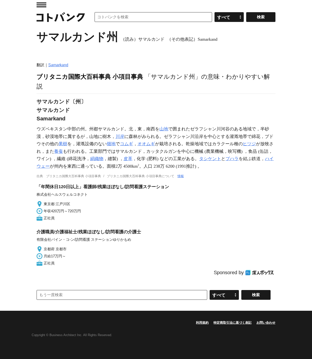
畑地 (111, 143)
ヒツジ (249, 143)
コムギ (126, 143)
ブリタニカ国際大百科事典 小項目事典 (90, 76)
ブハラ (232, 158)
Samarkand (58, 65)
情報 (180, 176)
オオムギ (146, 143)
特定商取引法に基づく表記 (233, 322)
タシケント (210, 158)
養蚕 (58, 151)
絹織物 (96, 158)
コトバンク (61, 17)
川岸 (120, 136)
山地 (163, 128)
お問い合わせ (265, 322)
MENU (41, 5)
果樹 (62, 143)
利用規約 (202, 322)
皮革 (128, 158)
